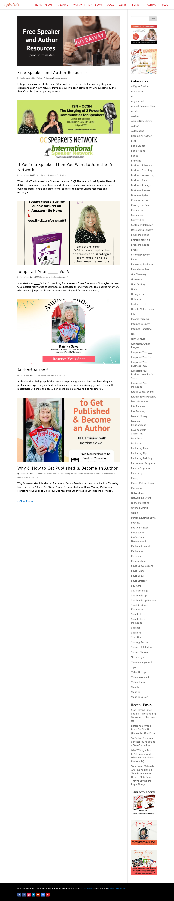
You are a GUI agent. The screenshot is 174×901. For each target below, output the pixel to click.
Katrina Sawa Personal (143, 396)
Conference (137, 210)
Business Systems (140, 195)
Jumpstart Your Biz (141, 357)
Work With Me (81, 5)
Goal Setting (138, 284)
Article (134, 111)
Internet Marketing (141, 328)
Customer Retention (142, 225)
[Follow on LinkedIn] (33, 895)
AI (132, 96)
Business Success (77, 473)
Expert (134, 259)
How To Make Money (142, 309)
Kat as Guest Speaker (142, 391)
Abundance (137, 91)
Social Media (138, 614)
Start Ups (136, 637)
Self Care (136, 585)
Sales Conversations (142, 565)
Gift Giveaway (47, 78)
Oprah (134, 512)
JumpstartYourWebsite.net (116, 888)
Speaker (135, 627)
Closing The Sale (140, 205)
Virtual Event (138, 682)
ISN (58, 175)
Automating (137, 131)
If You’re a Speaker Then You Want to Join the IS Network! (64, 167)
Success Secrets (139, 652)
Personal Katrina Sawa (143, 517)
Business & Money (141, 165)
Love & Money (139, 416)
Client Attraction (140, 200)
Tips (133, 667)
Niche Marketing (140, 502)
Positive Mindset (140, 527)
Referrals (136, 556)
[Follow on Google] (43, 895)
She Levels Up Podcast (143, 600)
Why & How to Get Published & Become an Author (67, 468)
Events (122, 5)
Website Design (139, 697)
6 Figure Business (141, 86)
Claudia (22, 78)
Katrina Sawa (24, 175)
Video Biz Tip (138, 672)
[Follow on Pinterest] (48, 895)
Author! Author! (32, 370)
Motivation (137, 488)
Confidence (137, 215)
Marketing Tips (139, 453)
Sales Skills (137, 575)
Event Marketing (140, 244)
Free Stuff (136, 5)
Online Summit (139, 507)
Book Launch (138, 145)
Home (38, 5)
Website (135, 692)
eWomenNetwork (140, 254)
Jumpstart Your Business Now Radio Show (142, 374)
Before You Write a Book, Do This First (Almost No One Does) (143, 729)
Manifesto (136, 438)
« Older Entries (25, 501)
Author (39, 78)
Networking (137, 493)
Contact (152, 5)
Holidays (136, 299)
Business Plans (139, 180)
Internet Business (140, 324)
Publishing (61, 375)
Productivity (137, 532)
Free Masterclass (90, 473)
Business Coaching (141, 170)
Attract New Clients (141, 121)
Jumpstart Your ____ (66, 277)
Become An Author (47, 277)
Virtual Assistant (140, 677)
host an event (138, 304)
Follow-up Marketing (142, 264)
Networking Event (141, 497)
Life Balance (138, 406)
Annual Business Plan (143, 106)
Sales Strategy (139, 580)
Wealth (135, 687)
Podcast (110, 5)
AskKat (135, 116)
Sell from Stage (139, 590)
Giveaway (56, 78)
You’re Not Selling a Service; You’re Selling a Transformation (143, 741)
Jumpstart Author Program (105, 473)
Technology (137, 657)
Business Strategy (141, 185)
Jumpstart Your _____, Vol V (43, 271)
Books (99, 5)
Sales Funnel (138, 570)
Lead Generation (140, 401)
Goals (134, 289)
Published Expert (23, 477)
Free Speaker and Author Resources (52, 72)
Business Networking (48, 175)
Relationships (138, 561)
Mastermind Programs (143, 463)
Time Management (141, 662)
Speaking (63, 5)
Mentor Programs (140, 468)
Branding (136, 160)
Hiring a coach (139, 294)
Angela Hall (137, 101)
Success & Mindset (141, 647)
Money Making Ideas (142, 483)
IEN (133, 314)
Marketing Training (141, 458)
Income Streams (140, 319)
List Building (138, 411)
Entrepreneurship (140, 239)
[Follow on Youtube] (38, 895)
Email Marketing (140, 234)
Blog (165, 5)
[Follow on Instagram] (29, 895)
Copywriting (137, 220)
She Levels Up (139, 595)
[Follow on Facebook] (19, 895)
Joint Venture (138, 338)
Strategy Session (140, 642)
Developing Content (142, 229)
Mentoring (137, 473)
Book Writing (51, 375)
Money (134, 478)
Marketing (136, 443)
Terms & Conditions (86, 888)
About (48, 5)
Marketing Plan (139, 448)
